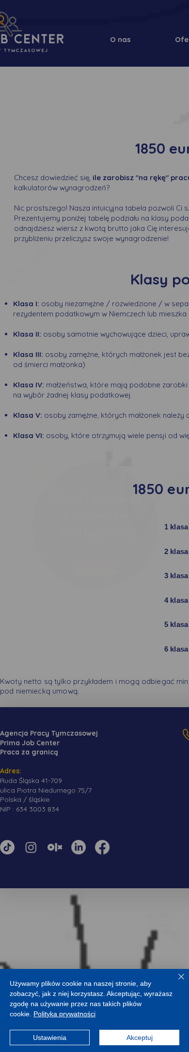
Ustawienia (49, 1037)
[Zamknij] (175, 982)
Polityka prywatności (64, 1014)
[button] (37, 470)
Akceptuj (139, 1037)
